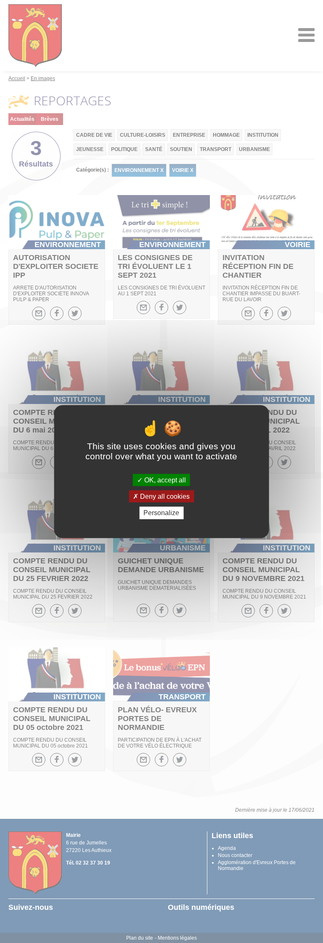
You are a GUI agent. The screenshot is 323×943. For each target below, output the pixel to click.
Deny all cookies (164, 496)
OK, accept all (164, 480)
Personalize (161, 512)
